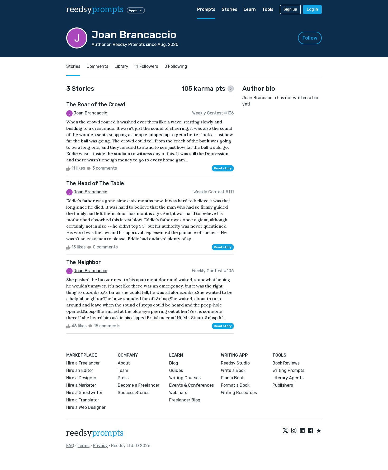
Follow (310, 38)
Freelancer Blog (184, 399)
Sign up (290, 9)
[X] (285, 431)
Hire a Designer (81, 377)
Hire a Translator (82, 399)
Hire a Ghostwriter (84, 392)
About (124, 363)
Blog (173, 363)
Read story (223, 168)
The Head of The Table (95, 183)
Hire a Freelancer (83, 363)
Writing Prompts (288, 370)
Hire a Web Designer (86, 407)
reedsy (95, 9)
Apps (133, 10)
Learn (250, 9)
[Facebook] (310, 431)
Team (123, 370)
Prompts (206, 9)
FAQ (70, 445)
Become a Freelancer (138, 385)
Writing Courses (185, 377)
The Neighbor (83, 262)
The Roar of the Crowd (95, 104)
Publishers (282, 385)
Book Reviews (286, 363)
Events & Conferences (191, 385)
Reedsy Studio (235, 363)
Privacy (100, 445)
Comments (97, 66)
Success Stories (133, 392)
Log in (312, 9)
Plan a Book (232, 377)
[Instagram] (294, 431)
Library (121, 66)
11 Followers (146, 66)
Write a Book (233, 370)
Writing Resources (239, 392)
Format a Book (235, 385)
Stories (229, 9)
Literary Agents (288, 377)
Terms (83, 445)
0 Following (175, 66)
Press (123, 377)
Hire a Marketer (81, 385)
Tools (267, 9)
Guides (176, 370)
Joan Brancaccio (90, 113)
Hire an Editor (79, 370)
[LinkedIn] (302, 431)
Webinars (178, 392)
